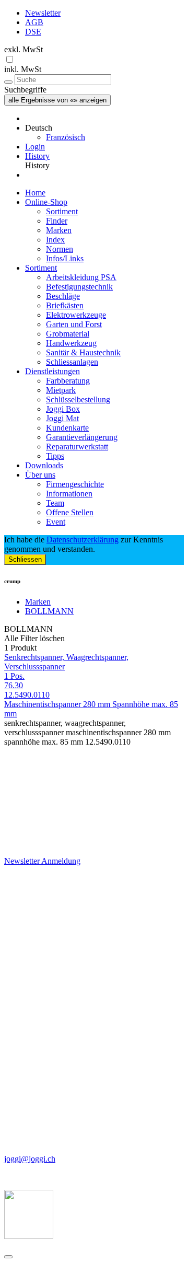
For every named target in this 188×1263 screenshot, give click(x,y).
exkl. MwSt (23, 49)
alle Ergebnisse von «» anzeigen (57, 100)
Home (35, 192)
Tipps (55, 455)
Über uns (40, 474)
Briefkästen (65, 305)
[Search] (8, 82)
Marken (59, 230)
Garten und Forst (74, 324)
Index (55, 239)
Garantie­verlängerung (82, 437)
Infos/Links (65, 258)
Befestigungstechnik (79, 286)
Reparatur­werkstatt (77, 446)
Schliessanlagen (72, 361)
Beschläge (63, 296)
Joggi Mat (62, 418)
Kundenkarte (67, 427)
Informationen (69, 493)
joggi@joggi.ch (29, 1158)
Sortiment (62, 211)
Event (55, 521)
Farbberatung (68, 380)
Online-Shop (46, 202)
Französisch (65, 137)
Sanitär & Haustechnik (83, 352)
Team (55, 503)
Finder (56, 220)
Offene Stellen (69, 512)
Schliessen (25, 559)
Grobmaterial (67, 333)
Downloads (44, 465)
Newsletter (43, 12)
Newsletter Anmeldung (42, 860)
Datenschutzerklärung (82, 539)
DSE (33, 31)
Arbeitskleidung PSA (81, 277)
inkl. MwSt (22, 69)
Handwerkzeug (71, 343)
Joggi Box (63, 408)
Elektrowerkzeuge (76, 314)
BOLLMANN (49, 611)
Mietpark (61, 390)
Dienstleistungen (52, 371)
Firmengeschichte (75, 484)
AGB (34, 22)
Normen (59, 249)
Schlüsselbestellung (78, 399)
